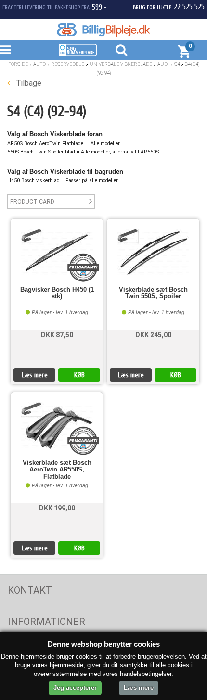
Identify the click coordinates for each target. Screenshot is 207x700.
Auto (39, 64)
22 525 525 (189, 6)
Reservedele (67, 64)
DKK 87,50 (57, 335)
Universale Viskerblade (121, 64)
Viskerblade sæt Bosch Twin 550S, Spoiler (153, 293)
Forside (18, 64)
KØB (79, 375)
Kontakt (30, 590)
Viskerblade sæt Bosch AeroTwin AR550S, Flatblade (57, 469)
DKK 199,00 (57, 508)
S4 (177, 64)
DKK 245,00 (153, 335)
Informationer (46, 621)
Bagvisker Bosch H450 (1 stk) (57, 293)
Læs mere (35, 375)
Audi (163, 64)
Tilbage (27, 83)
